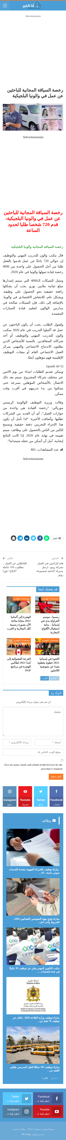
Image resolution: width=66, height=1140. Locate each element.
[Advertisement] (33, 51)
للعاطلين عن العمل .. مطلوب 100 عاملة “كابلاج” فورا (15, 567)
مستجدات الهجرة (50, 598)
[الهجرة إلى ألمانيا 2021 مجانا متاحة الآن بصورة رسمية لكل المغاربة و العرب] (19, 604)
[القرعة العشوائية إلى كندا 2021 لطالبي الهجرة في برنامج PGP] (19, 646)
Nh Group (26, 1134)
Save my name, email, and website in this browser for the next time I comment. (33, 766)
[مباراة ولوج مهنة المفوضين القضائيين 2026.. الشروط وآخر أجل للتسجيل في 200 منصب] (33, 896)
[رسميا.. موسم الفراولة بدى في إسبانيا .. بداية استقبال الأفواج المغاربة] (47, 604)
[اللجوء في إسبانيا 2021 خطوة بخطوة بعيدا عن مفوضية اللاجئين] (47, 646)
